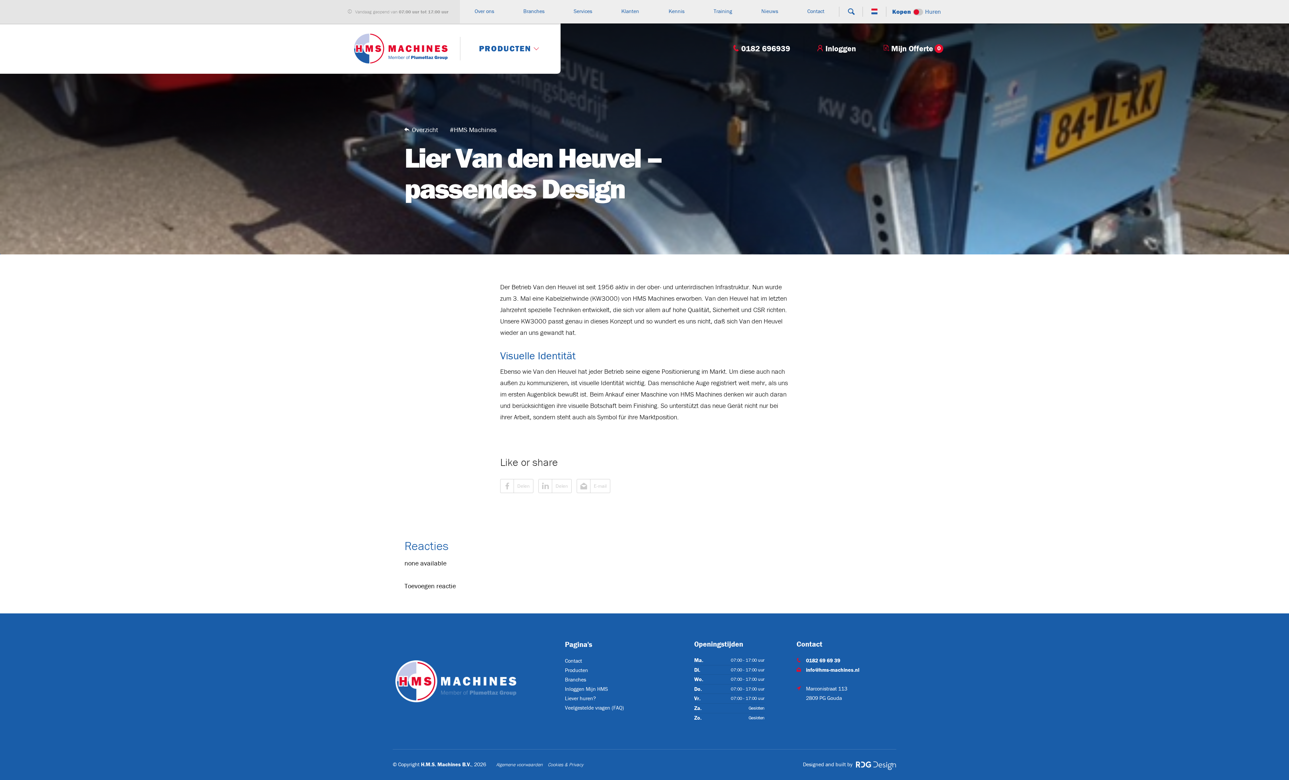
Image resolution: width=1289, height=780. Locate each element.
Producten (576, 670)
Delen (523, 486)
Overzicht (425, 129)
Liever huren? (580, 698)
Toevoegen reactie (430, 586)
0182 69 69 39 (823, 660)
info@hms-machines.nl (832, 669)
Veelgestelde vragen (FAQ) (594, 707)
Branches (575, 679)
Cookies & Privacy (565, 765)
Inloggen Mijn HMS (586, 688)
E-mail (600, 486)
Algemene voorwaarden (519, 765)
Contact (573, 660)
